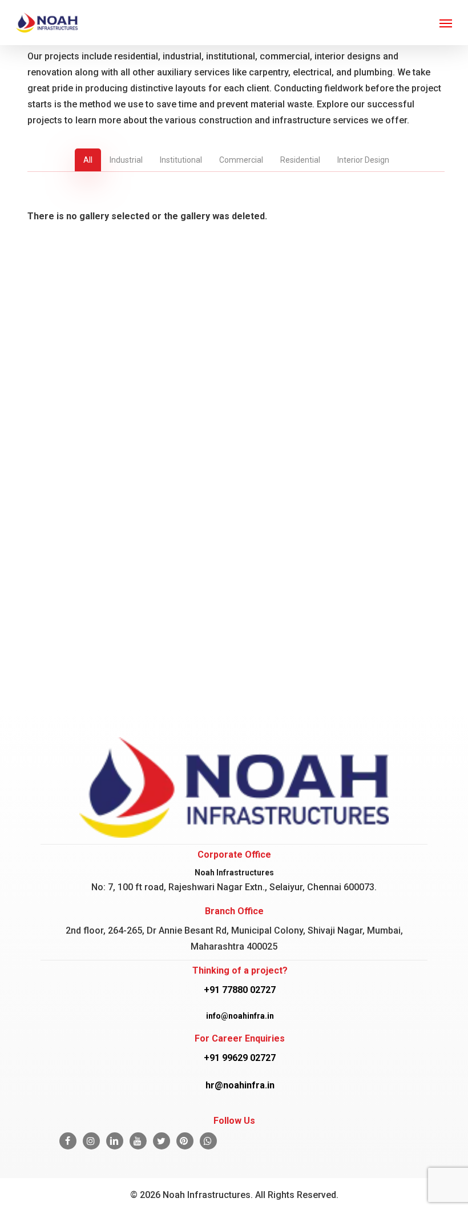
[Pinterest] (184, 1140)
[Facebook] (67, 1140)
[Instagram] (91, 1140)
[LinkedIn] (114, 1140)
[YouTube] (138, 1140)
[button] (445, 23)
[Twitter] (161, 1140)
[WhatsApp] (208, 1140)
